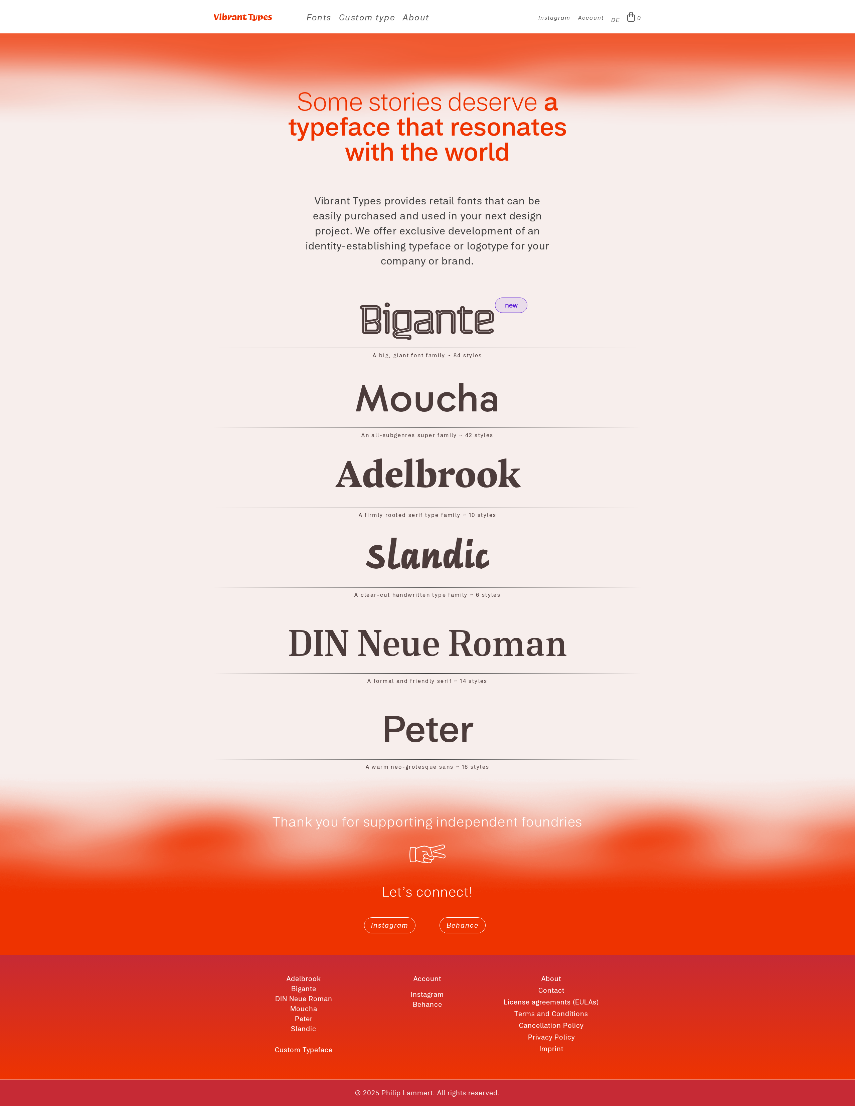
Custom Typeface (304, 1050)
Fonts (319, 18)
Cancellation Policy (551, 1025)
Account (591, 18)
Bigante (303, 988)
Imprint (551, 1049)
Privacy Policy (551, 1037)
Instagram (554, 18)
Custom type (367, 18)
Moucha (303, 1008)
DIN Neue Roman (303, 998)
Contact (551, 990)
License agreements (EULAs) (551, 1002)
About (416, 18)
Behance (463, 925)
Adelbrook (304, 978)
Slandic (303, 1029)
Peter (304, 1019)
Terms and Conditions (551, 1014)
